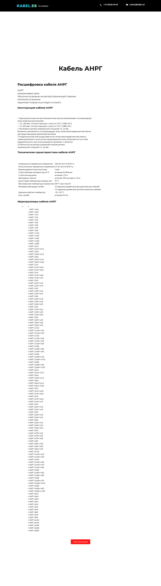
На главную (43, 6)
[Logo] (27, 5)
